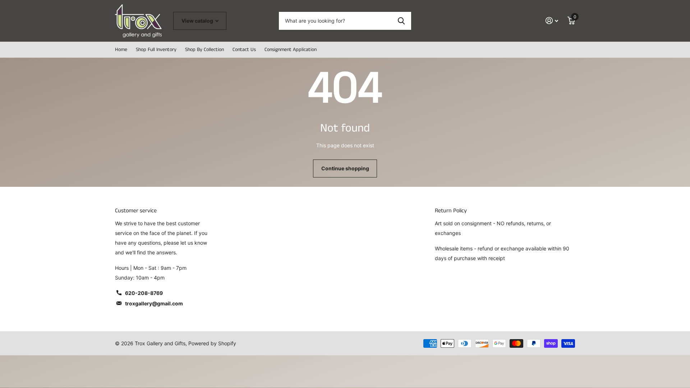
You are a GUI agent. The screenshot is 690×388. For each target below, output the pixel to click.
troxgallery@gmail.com (154, 303)
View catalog (197, 21)
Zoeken (401, 21)
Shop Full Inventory (156, 49)
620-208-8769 (144, 293)
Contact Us (244, 49)
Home (121, 49)
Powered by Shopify (212, 343)
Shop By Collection (204, 49)
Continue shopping (345, 168)
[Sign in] (551, 21)
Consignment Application (290, 49)
